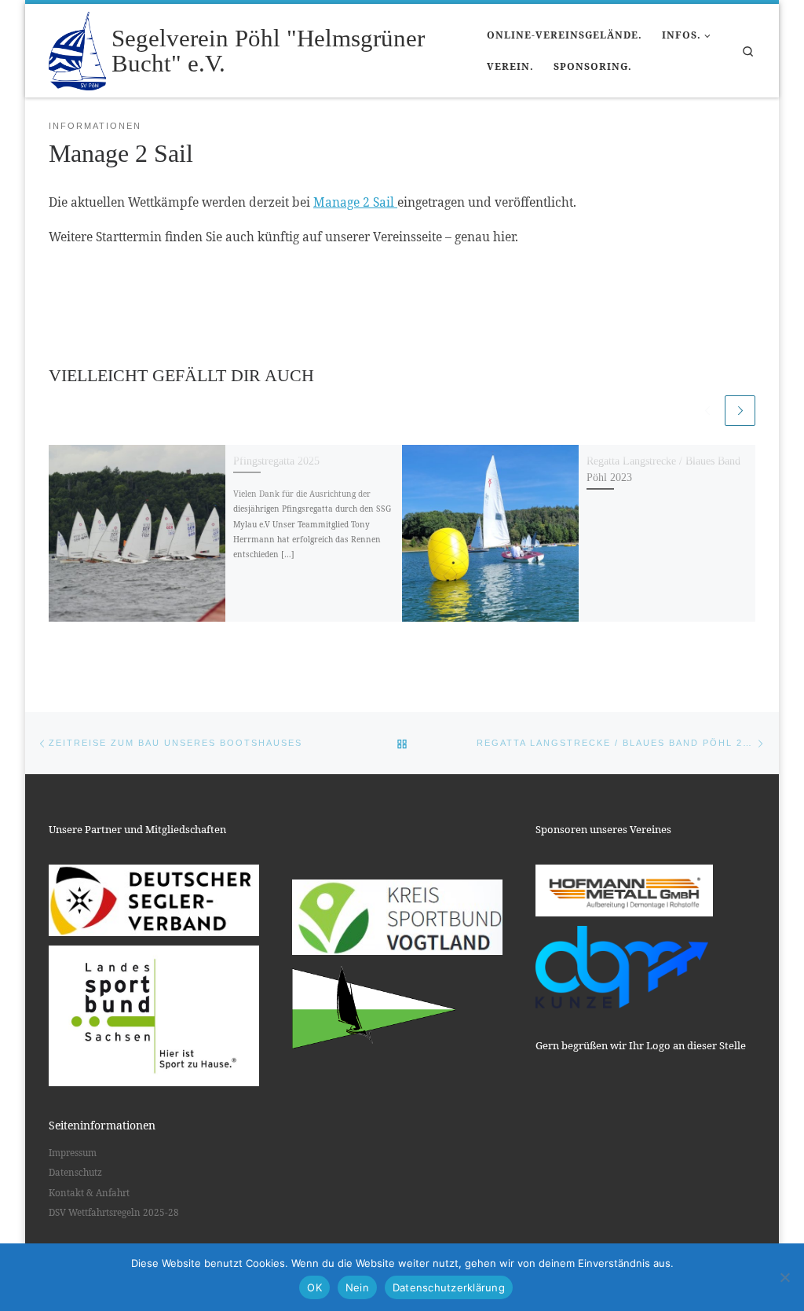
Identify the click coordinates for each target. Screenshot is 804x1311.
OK (314, 1287)
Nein (357, 1287)
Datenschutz (75, 1172)
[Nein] (784, 1277)
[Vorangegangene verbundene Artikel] (707, 410)
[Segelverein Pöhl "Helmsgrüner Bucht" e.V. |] (77, 48)
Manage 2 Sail (355, 202)
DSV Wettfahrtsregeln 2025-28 (114, 1212)
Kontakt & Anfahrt (89, 1193)
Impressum (73, 1153)
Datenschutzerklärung (449, 1287)
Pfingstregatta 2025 (276, 461)
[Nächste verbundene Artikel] (740, 410)
